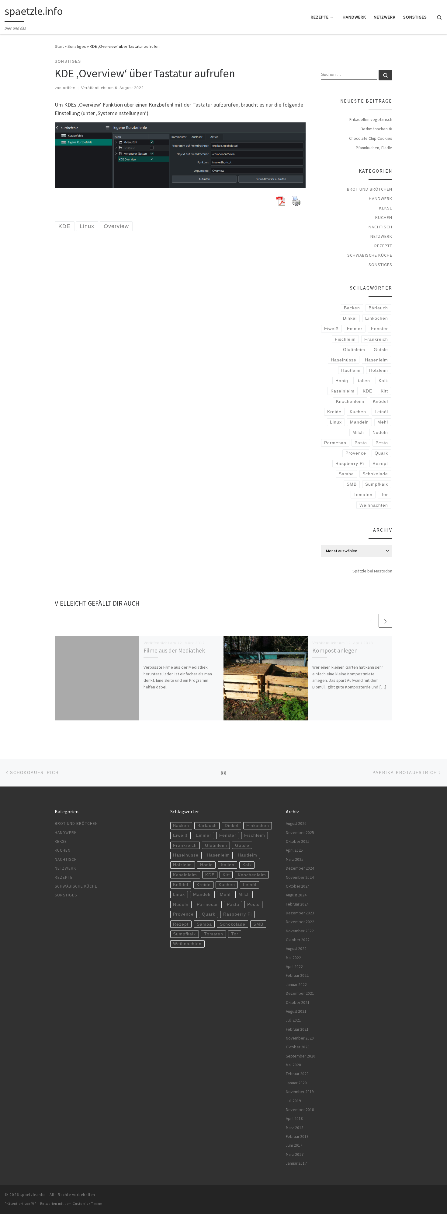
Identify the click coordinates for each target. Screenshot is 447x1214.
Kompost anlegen (335, 650)
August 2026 (296, 823)
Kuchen (383, 217)
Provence (355, 453)
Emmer (354, 328)
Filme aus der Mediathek (174, 650)
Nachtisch (380, 227)
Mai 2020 (293, 1065)
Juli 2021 (293, 1020)
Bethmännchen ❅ (376, 129)
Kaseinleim (343, 391)
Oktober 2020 (298, 1047)
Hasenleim (376, 359)
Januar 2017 (296, 1163)
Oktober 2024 (298, 886)
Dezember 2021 (300, 993)
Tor (384, 494)
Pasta (361, 442)
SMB (352, 484)
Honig (341, 380)
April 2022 (294, 966)
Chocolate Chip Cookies (370, 138)
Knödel (380, 401)
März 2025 (294, 859)
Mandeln (359, 422)
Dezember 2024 (300, 868)
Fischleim (345, 339)
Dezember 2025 (300, 832)
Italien (363, 380)
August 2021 (296, 1011)
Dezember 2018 (300, 1109)
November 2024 (300, 877)
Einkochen (376, 318)
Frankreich (376, 339)
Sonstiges (77, 46)
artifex (69, 88)
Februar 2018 (297, 1136)
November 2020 (300, 1038)
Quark (381, 453)
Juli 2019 (293, 1100)
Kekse (385, 208)
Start (59, 46)
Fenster (379, 328)
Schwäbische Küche (369, 255)
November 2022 (300, 931)
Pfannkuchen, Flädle (374, 147)
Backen (352, 307)
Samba (346, 473)
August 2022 (296, 948)
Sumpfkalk (376, 484)
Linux (336, 422)
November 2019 (300, 1091)
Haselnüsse (343, 359)
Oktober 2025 (298, 841)
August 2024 (296, 895)
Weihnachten (373, 505)
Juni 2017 (294, 1145)
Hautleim (351, 370)
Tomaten (363, 494)
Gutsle (381, 349)
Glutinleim (354, 349)
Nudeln (380, 432)
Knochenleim (350, 401)
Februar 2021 (297, 1029)
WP (33, 1204)
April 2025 (294, 850)
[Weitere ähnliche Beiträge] (385, 621)
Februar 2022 (297, 975)
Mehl (382, 422)
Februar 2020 (297, 1073)
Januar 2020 (296, 1083)
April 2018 (294, 1118)
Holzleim (378, 370)
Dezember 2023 (300, 913)
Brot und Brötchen (369, 189)
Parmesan (335, 442)
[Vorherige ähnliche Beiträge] (371, 621)
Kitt (384, 391)
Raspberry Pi (349, 463)
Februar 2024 (297, 904)
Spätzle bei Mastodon (372, 571)
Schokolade (375, 473)
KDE (367, 391)
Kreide (334, 411)
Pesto (382, 442)
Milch (358, 432)
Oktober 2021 (298, 1002)
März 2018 (294, 1127)
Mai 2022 (293, 957)
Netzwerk (381, 236)
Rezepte (383, 245)
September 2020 (300, 1056)
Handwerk (380, 198)
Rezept (380, 463)
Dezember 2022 (300, 921)
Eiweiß (331, 328)
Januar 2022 (296, 984)
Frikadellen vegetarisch (370, 119)
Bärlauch (378, 307)
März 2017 (294, 1154)
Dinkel (350, 318)
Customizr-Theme (87, 1204)
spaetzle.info (32, 1194)
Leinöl (381, 411)
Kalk (383, 380)
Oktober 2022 (298, 939)
